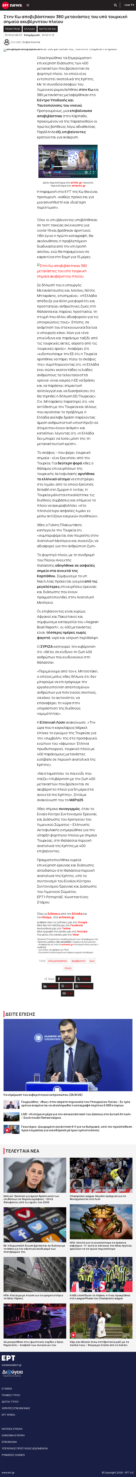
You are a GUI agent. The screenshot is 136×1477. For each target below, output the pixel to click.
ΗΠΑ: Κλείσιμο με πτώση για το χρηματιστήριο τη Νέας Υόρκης (33, 1297)
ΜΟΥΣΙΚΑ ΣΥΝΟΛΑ (12, 1428)
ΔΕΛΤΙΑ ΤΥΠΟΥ (10, 1401)
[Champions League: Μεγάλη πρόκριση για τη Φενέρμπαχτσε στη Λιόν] (101, 1175)
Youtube (82, 931)
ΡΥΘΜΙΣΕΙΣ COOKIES (13, 1455)
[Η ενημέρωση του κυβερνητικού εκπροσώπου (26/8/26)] (68, 1055)
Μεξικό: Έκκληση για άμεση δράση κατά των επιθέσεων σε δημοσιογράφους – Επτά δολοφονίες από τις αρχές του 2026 (31, 1199)
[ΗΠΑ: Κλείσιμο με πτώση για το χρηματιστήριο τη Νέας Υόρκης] (35, 1274)
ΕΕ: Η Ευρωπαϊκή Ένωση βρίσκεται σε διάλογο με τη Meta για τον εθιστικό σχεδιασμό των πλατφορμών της (34, 1248)
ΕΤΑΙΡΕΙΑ (7, 1388)
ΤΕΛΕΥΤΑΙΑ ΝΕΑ (22, 1151)
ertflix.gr (76, 182)
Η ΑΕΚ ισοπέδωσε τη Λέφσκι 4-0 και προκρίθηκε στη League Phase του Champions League (100, 1297)
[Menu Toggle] (28, 5)
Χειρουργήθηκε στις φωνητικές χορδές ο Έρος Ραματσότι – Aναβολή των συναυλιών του (33, 1343)
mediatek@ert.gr (12, 1365)
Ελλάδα (77, 914)
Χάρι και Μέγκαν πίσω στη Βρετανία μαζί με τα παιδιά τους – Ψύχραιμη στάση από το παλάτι (99, 1343)
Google (82, 922)
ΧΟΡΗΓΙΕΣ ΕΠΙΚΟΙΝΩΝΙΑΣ (16, 1408)
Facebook (76, 925)
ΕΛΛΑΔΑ (29, 29)
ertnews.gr (67, 944)
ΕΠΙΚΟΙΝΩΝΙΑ (9, 1441)
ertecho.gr (79, 185)
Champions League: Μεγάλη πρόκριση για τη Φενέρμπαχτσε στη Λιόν (98, 1197)
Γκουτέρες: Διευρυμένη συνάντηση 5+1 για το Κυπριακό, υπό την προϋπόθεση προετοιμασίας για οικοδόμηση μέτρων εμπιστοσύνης (76, 1128)
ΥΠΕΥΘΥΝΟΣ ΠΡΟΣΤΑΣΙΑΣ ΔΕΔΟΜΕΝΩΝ (25, 1448)
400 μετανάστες (57, 961)
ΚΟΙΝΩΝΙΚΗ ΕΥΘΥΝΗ (13, 1435)
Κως (92, 961)
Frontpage (12, 29)
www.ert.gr (8, 1472)
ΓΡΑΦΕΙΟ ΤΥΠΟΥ (11, 1395)
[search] (115, 5)
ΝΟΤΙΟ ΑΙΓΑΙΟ (47, 29)
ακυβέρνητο (78, 961)
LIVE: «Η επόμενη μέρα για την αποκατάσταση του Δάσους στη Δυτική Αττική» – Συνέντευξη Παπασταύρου (76, 1116)
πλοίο (68, 968)
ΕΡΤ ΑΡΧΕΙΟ (8, 1414)
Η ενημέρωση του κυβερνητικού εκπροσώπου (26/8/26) (43, 1095)
